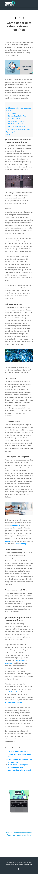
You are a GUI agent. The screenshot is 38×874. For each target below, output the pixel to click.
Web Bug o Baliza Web (17, 116)
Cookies (12, 113)
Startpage (8, 663)
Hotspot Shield (14, 692)
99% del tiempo (21, 544)
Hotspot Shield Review (13, 702)
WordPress (19, 18)
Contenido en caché (16, 121)
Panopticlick (15, 525)
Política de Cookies (18, 864)
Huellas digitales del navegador (19, 124)
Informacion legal (28, 864)
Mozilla (7, 541)
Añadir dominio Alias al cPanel (19, 770)
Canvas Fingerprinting (16, 126)
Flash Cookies (14, 118)
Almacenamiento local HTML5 (19, 129)
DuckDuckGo (20, 660)
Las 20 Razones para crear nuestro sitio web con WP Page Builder (19, 754)
